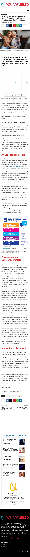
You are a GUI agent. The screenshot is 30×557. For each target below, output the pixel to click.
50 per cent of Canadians (15, 166)
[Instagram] (12, 504)
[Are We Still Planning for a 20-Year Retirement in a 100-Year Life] (22, 459)
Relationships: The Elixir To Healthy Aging (10, 473)
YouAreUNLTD (5, 22)
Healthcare (4, 14)
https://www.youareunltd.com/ (14, 495)
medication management (17, 396)
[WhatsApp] (17, 25)
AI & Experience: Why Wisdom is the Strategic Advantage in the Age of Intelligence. (10, 441)
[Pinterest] (14, 25)
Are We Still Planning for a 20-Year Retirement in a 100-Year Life (10, 458)
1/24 (6, 94)
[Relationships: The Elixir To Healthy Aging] (22, 474)
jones (10, 396)
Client (7, 396)
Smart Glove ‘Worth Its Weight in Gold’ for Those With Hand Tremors (7, 408)
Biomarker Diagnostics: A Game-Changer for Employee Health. (10, 466)
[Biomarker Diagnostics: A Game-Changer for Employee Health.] (22, 467)
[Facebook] (7, 25)
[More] (24, 25)
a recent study (7, 338)
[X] (10, 25)
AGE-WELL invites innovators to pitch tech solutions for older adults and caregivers (10, 450)
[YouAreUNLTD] (13, 487)
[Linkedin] (20, 25)
